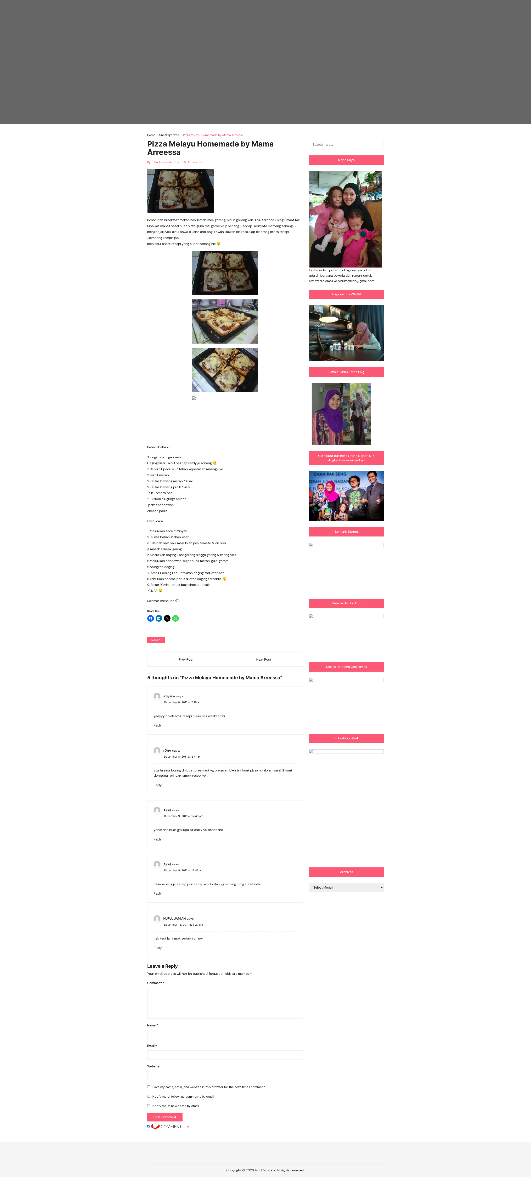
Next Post (263, 659)
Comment (155, 983)
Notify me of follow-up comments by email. (183, 1097)
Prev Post (186, 659)
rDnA (167, 750)
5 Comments (193, 162)
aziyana (169, 696)
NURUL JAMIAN (174, 918)
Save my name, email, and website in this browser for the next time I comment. (209, 1087)
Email (152, 1046)
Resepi (156, 640)
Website (153, 1066)
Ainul (167, 810)
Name (152, 1025)
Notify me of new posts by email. (175, 1106)
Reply (158, 725)
